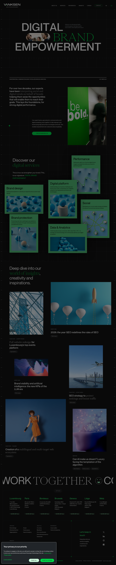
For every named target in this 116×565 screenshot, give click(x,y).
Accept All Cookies (47, 560)
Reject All (34, 560)
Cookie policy (47, 553)
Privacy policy (7, 555)
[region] (29, 553)
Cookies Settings (8, 559)
